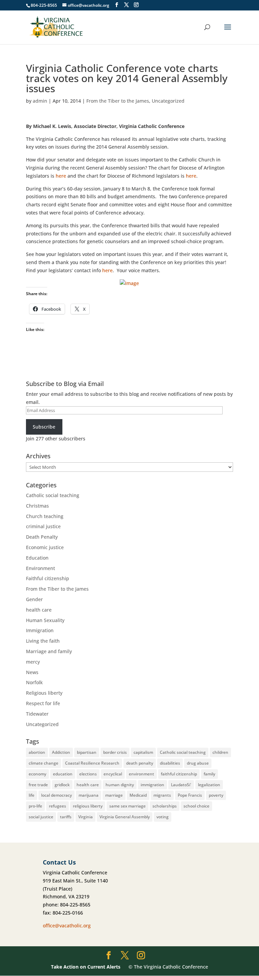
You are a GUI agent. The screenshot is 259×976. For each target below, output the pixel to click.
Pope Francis (190, 795)
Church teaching (44, 516)
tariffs (65, 817)
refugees (57, 806)
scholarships (164, 806)
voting (162, 817)
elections (88, 774)
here (61, 176)
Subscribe (44, 426)
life (31, 795)
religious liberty (88, 806)
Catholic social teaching (52, 495)
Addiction (61, 752)
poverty (216, 795)
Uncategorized (168, 101)
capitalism (143, 752)
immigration (152, 785)
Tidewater (37, 714)
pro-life (35, 806)
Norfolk (34, 682)
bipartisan (86, 752)
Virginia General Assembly (124, 817)
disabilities (170, 763)
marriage (114, 795)
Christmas (37, 506)
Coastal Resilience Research (92, 763)
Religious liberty (44, 693)
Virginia (85, 817)
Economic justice (45, 547)
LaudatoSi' (181, 785)
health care (39, 610)
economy (37, 774)
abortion (37, 752)
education (63, 774)
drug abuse (198, 763)
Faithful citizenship (47, 578)
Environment (40, 568)
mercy (33, 662)
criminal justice (43, 526)
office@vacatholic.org (67, 925)
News (32, 672)
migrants (162, 795)
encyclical (113, 774)
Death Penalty (42, 537)
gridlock (62, 785)
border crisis (115, 752)
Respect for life (43, 703)
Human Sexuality (45, 620)
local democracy (56, 795)
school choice (196, 806)
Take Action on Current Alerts (85, 967)
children (220, 752)
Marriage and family (49, 651)
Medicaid (138, 795)
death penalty (139, 763)
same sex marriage (127, 806)
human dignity (120, 785)
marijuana (88, 795)
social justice (41, 817)
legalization (209, 785)
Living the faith (43, 641)
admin (40, 101)
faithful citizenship (179, 774)
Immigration (40, 630)
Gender (34, 599)
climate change (43, 763)
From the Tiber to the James (117, 101)
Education (37, 558)
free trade (38, 785)
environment (141, 774)
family (209, 774)
